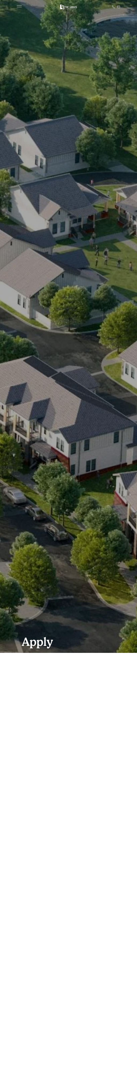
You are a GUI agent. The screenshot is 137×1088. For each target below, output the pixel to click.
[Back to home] (68, 6)
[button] (19, 6)
